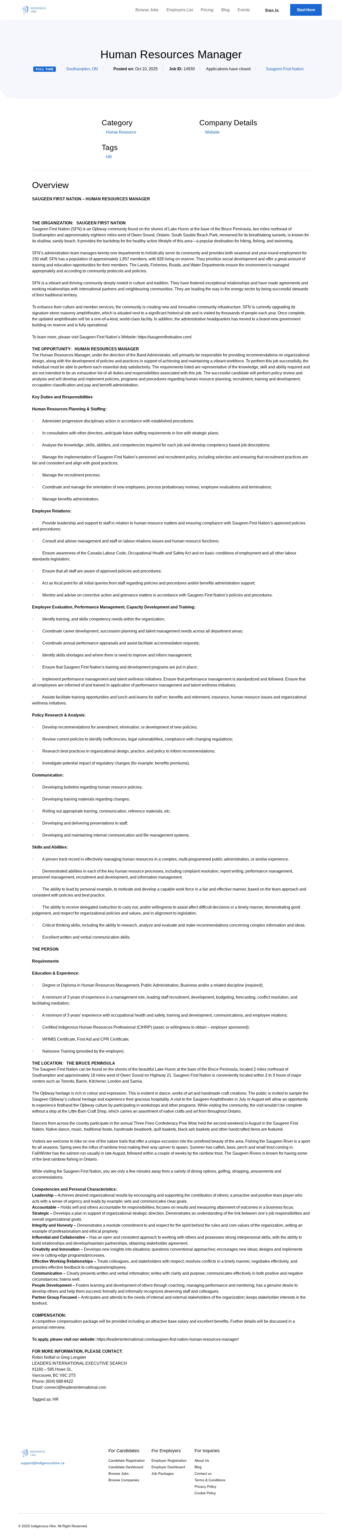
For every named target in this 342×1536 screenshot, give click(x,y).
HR (109, 157)
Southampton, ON (82, 69)
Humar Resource (121, 132)
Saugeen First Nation (285, 69)
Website (212, 132)
